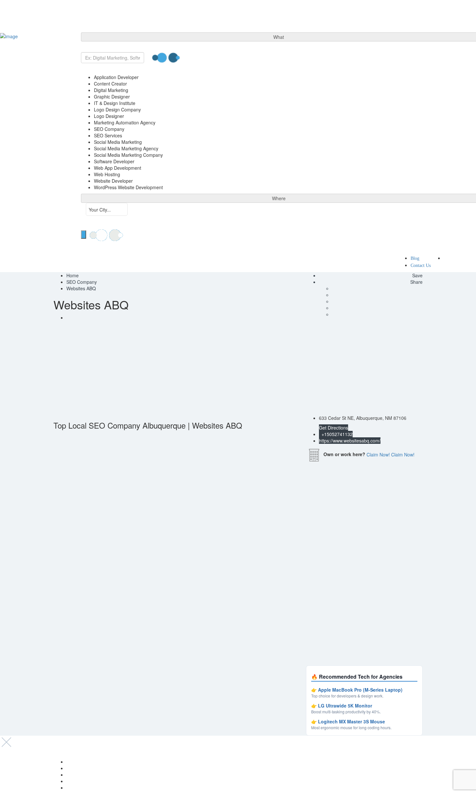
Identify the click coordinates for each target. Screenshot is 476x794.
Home (72, 275)
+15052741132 (336, 434)
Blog (415, 258)
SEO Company (81, 282)
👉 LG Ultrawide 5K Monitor (341, 705)
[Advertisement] (238, 369)
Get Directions (333, 427)
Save (417, 275)
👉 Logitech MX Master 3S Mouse (348, 721)
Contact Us (421, 265)
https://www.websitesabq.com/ (349, 440)
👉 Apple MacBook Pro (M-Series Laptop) (356, 689)
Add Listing (459, 258)
